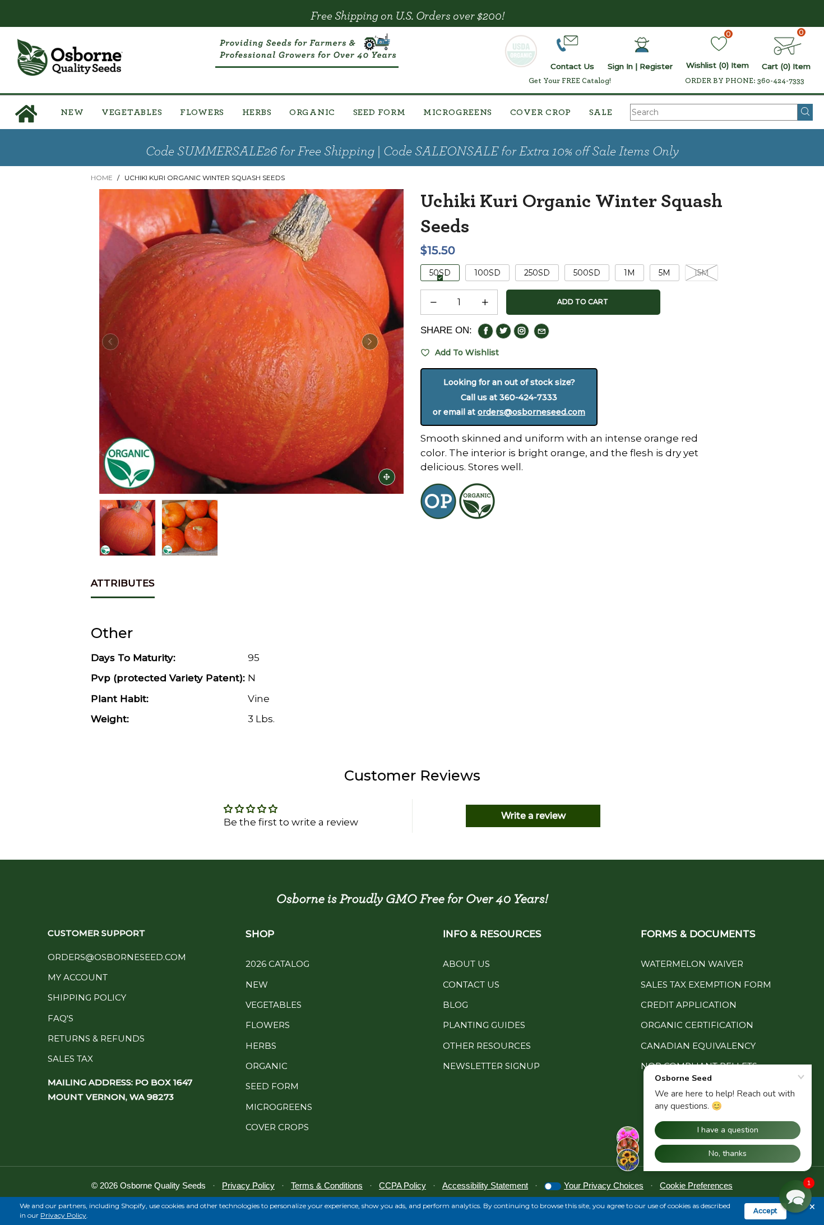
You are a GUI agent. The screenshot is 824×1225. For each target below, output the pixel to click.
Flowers (202, 112)
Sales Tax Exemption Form (706, 984)
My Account (78, 977)
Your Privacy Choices (604, 1185)
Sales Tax (70, 1058)
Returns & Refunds (96, 1038)
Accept (765, 1210)
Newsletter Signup (491, 1066)
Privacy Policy (63, 1215)
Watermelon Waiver (692, 963)
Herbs (257, 112)
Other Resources (487, 1045)
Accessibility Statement (485, 1185)
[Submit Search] (805, 112)
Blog (455, 1004)
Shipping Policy (87, 997)
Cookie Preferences (696, 1185)
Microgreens (457, 112)
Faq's (60, 1018)
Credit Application (689, 1004)
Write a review (533, 815)
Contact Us (471, 984)
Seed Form (379, 112)
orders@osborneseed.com (531, 412)
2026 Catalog (277, 963)
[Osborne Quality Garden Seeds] (70, 57)
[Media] (386, 477)
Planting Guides (484, 1025)
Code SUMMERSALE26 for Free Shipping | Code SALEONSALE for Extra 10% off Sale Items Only (412, 151)
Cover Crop (541, 112)
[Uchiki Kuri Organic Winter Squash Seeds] (189, 527)
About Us (466, 963)
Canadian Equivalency (698, 1045)
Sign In (620, 66)
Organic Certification (697, 1025)
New (72, 112)
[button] (110, 341)
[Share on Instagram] (521, 331)
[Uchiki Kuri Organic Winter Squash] (251, 341)
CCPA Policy (402, 1185)
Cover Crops (277, 1127)
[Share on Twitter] (503, 331)
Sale (601, 112)
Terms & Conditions (327, 1185)
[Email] (541, 331)
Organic (312, 112)
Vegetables (132, 112)
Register (656, 66)
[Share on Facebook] (485, 331)
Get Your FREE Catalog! (570, 81)
